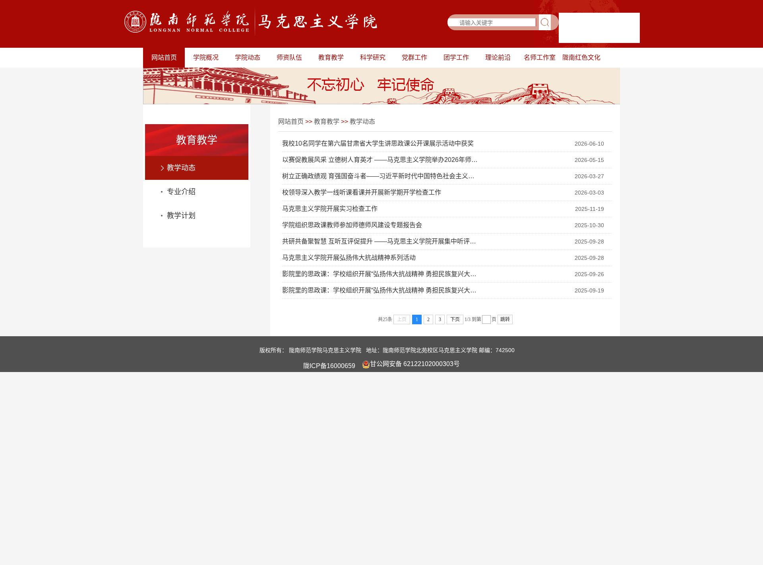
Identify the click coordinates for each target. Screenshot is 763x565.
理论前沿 (498, 57)
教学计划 (181, 216)
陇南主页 (585, 36)
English (626, 36)
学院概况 (206, 57)
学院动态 (247, 57)
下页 (455, 319)
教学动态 (181, 168)
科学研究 (372, 57)
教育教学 (331, 57)
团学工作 (456, 57)
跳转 (505, 319)
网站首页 (164, 57)
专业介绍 (181, 192)
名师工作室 (540, 57)
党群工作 (414, 57)
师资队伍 (289, 57)
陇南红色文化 (581, 57)
